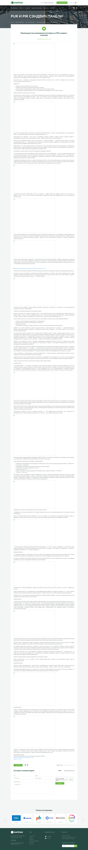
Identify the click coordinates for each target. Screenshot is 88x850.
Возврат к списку (17, 759)
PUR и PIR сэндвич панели (30, 22)
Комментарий (17, 781)
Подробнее (13, 840)
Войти (59, 770)
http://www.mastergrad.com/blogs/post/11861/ (24, 757)
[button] (76, 2)
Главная (12, 22)
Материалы (46, 8)
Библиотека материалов (20, 22)
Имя (14, 775)
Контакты (53, 8)
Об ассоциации (14, 8)
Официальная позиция (37, 8)
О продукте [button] (27, 8)
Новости (21, 8)
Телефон (36, 775)
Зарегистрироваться (69, 770)
